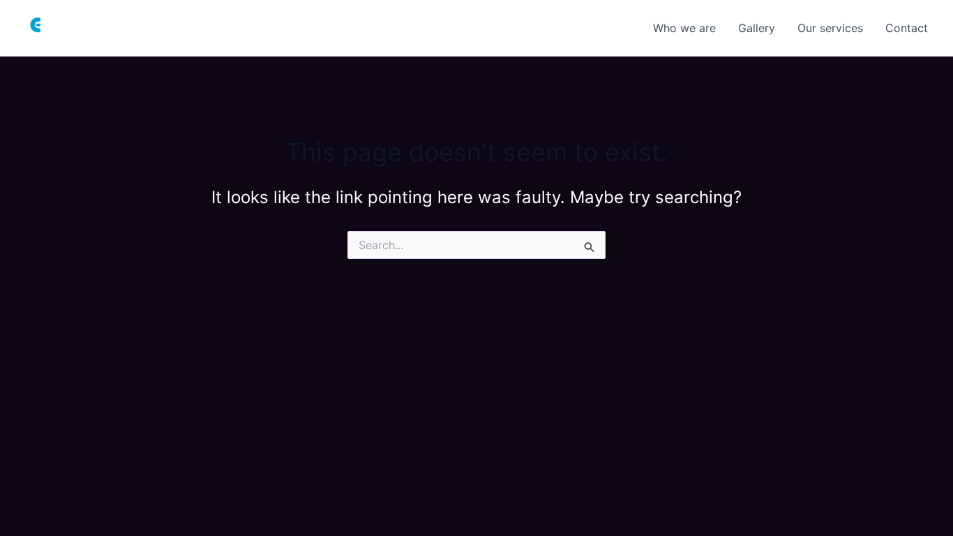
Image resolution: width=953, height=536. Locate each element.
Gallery (756, 28)
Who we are (684, 28)
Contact (906, 28)
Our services (830, 28)
